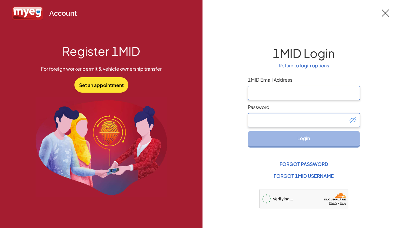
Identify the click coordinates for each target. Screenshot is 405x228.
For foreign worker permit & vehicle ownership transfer (101, 69)
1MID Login (304, 53)
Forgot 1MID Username (304, 176)
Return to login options (304, 65)
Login (303, 138)
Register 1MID (101, 51)
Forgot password (304, 164)
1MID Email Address (270, 80)
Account (63, 13)
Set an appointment (101, 85)
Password (259, 107)
